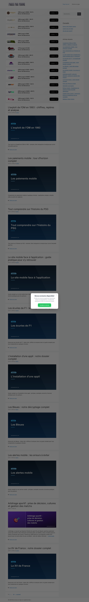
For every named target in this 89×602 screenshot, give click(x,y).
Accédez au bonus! (44, 305)
